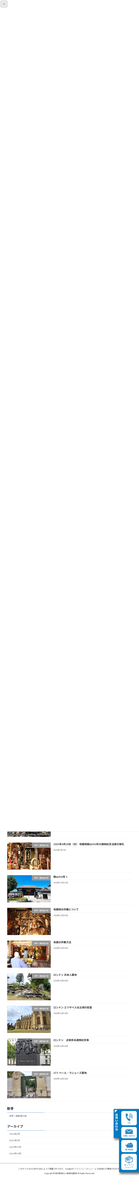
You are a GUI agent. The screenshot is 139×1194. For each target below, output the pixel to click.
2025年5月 (14, 1140)
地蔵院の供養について (66, 909)
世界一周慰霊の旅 (18, 1116)
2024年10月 (15, 1153)
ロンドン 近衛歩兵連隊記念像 (71, 1040)
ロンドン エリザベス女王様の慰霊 (72, 1007)
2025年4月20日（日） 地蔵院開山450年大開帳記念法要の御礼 (88, 844)
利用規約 (101, 1169)
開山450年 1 (60, 876)
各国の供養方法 (62, 942)
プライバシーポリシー (84, 1169)
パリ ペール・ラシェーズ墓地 (70, 1072)
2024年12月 (15, 1147)
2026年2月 (14, 1134)
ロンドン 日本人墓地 (65, 974)
